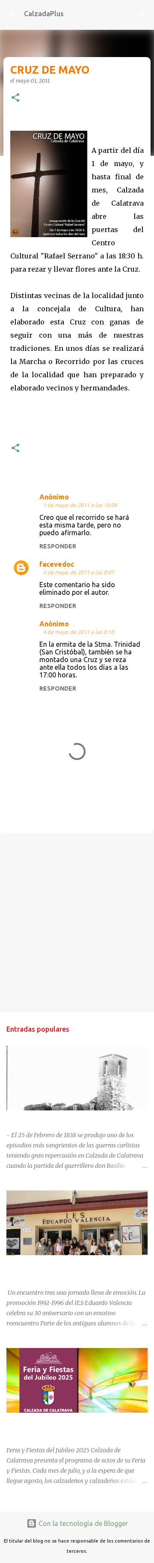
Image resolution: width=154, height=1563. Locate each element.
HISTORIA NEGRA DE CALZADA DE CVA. (62, 1118)
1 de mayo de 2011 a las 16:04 (80, 505)
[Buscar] (142, 13)
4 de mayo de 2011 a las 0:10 (78, 632)
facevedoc (56, 564)
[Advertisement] (77, 922)
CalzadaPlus (44, 13)
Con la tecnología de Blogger (82, 1523)
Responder (57, 546)
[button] (15, 98)
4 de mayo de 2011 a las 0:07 (78, 572)
